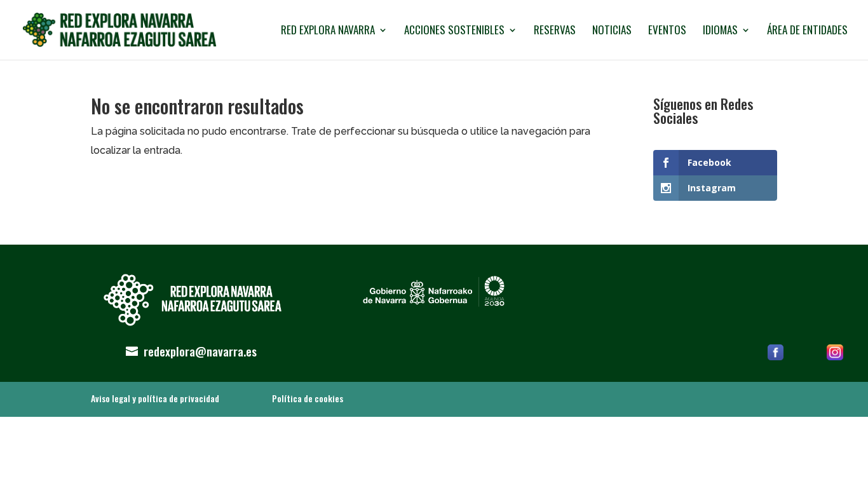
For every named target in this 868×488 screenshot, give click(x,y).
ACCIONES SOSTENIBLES (454, 31)
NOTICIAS (612, 31)
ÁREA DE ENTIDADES (807, 31)
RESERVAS (555, 31)
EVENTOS (667, 31)
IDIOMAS (720, 31)
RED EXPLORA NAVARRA (328, 31)
